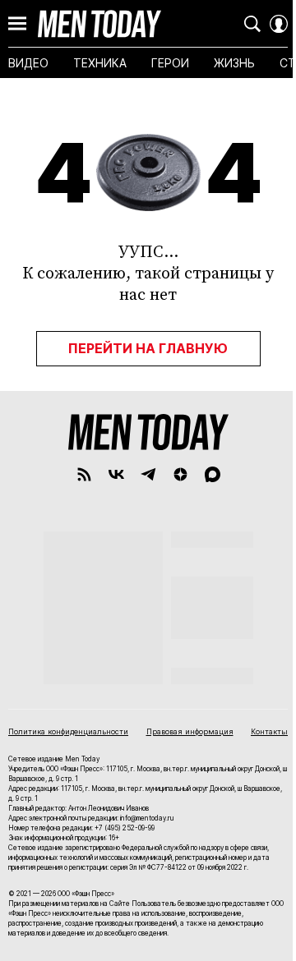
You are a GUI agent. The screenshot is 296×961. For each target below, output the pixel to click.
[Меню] (17, 24)
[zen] (180, 474)
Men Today (99, 24)
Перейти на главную (148, 348)
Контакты (269, 731)
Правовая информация (190, 731)
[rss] (84, 474)
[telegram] (148, 474)
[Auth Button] (279, 24)
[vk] (116, 474)
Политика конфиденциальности (68, 731)
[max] (212, 474)
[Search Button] (252, 24)
